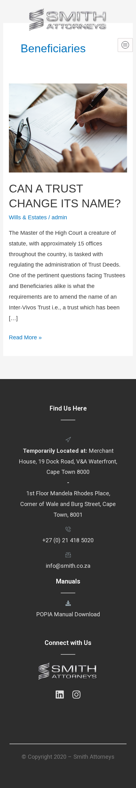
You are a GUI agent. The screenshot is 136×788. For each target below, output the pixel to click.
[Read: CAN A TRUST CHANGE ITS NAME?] (68, 127)
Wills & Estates (28, 217)
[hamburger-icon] (125, 45)
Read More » (25, 336)
